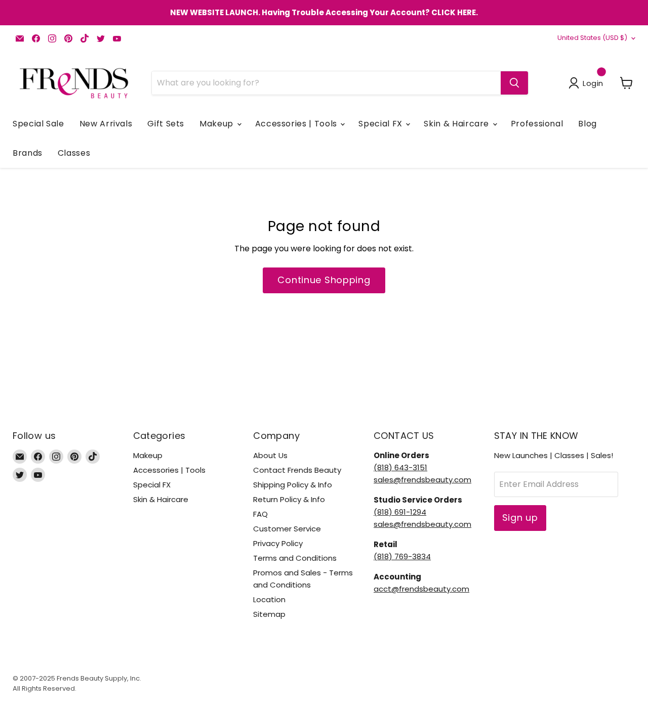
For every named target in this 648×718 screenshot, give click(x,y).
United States (592, 37)
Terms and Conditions (295, 558)
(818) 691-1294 (400, 512)
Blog (587, 123)
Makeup (217, 123)
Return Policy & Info (289, 499)
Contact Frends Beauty (297, 470)
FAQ (260, 514)
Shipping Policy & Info (292, 484)
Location (269, 599)
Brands (28, 153)
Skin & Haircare (457, 123)
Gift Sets (165, 123)
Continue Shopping (323, 280)
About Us (270, 455)
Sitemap (269, 614)
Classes (74, 153)
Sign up (520, 517)
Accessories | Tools (297, 123)
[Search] (514, 83)
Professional (537, 123)
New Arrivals (106, 123)
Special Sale (38, 123)
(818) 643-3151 (400, 467)
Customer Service (287, 528)
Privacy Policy (278, 543)
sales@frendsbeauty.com (422, 479)
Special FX (381, 123)
